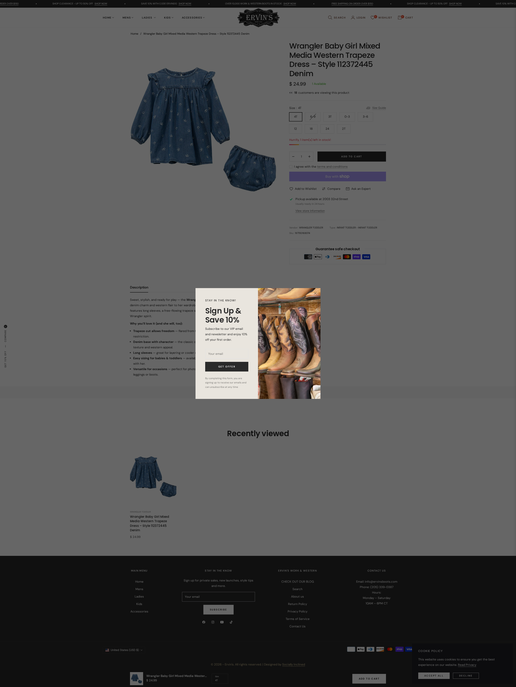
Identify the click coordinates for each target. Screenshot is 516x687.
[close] (315, 293)
